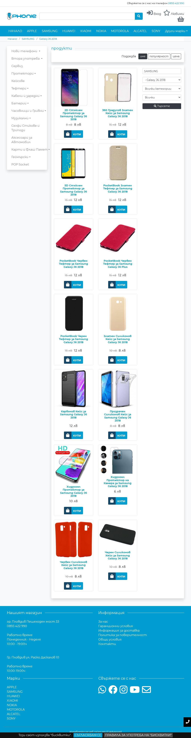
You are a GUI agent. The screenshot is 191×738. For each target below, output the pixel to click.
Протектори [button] (22, 73)
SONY (156, 31)
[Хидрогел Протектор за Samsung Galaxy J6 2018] (73, 475)
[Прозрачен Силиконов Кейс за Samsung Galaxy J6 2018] (117, 399)
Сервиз (17, 66)
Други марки (175, 31)
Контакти (107, 644)
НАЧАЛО (15, 31)
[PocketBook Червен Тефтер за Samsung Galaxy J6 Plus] (117, 249)
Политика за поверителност (122, 635)
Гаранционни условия (115, 626)
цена (176, 56)
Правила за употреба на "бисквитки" (138, 735)
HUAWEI (68, 31)
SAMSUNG (49, 31)
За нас (103, 621)
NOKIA (101, 31)
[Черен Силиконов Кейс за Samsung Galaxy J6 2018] (117, 545)
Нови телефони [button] (24, 51)
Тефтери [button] (18, 88)
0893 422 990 (176, 3)
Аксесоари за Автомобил (21, 140)
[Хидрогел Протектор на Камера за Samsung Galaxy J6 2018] (117, 470)
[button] (73, 134)
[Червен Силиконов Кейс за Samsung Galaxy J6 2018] (73, 550)
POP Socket (20, 164)
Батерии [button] (18, 103)
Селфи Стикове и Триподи (25, 128)
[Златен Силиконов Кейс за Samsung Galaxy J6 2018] (117, 324)
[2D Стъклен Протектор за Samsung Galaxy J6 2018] (73, 98)
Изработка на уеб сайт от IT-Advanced (96, 731)
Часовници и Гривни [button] (27, 111)
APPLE (32, 31)
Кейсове (18, 81)
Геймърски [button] (19, 157)
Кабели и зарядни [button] (25, 96)
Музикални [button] (20, 118)
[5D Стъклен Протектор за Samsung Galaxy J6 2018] (73, 174)
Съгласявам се (88, 735)
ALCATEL (140, 31)
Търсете (163, 106)
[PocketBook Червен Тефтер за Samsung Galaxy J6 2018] (73, 249)
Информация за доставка (119, 630)
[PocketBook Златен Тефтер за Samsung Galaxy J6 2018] (117, 174)
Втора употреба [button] (25, 58)
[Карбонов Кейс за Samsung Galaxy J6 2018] (73, 399)
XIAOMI (85, 31)
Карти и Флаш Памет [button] (29, 149)
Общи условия (110, 639)
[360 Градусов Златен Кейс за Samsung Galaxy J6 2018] (117, 98)
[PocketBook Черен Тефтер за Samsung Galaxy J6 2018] (73, 324)
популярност (159, 56)
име (142, 56)
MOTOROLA (120, 31)
